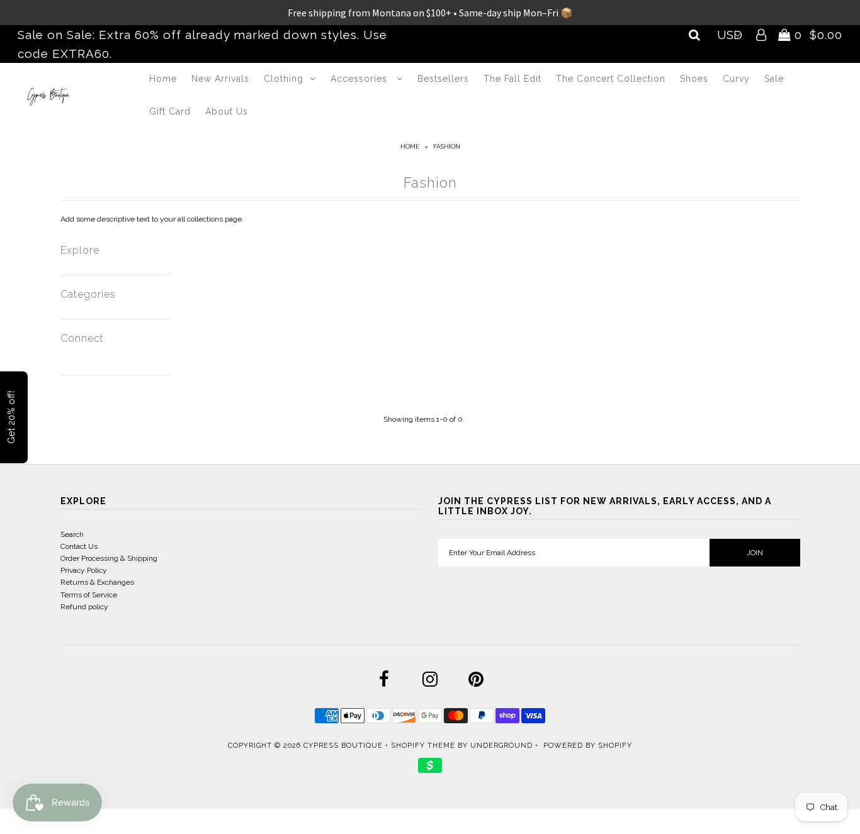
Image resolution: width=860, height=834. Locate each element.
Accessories (360, 79)
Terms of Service (88, 594)
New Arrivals (220, 79)
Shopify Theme (423, 745)
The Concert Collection (610, 79)
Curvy (736, 79)
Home (163, 79)
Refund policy (84, 606)
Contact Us (79, 546)
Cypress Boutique (344, 745)
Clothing (283, 79)
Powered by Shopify (587, 745)
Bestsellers (443, 79)
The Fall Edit (512, 79)
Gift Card (170, 111)
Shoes (694, 79)
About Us (226, 111)
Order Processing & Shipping (108, 558)
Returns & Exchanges (97, 582)
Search (72, 534)
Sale (774, 79)
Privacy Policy (83, 570)
